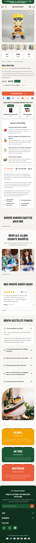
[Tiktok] (4, 528)
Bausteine (9, 61)
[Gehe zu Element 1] (5, 47)
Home (3, 61)
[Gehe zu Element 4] (25, 47)
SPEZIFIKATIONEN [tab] (22, 168)
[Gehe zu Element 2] (11, 47)
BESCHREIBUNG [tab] (10, 168)
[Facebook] (15, 528)
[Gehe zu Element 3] (18, 47)
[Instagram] (9, 528)
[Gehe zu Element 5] (31, 47)
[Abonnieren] (32, 506)
